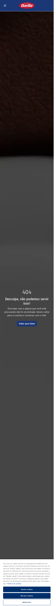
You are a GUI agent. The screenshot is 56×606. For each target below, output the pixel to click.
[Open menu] (4, 5)
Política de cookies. (14, 584)
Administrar (26, 602)
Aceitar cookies (27, 589)
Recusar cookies (27, 596)
